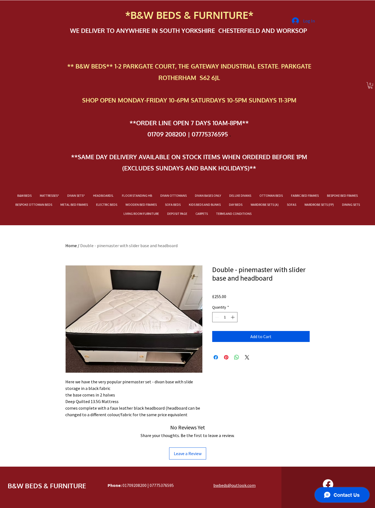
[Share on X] (247, 357)
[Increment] (233, 317)
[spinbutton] (225, 317)
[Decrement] (216, 317)
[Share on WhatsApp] (236, 357)
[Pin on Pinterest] (226, 357)
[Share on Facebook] (215, 357)
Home (71, 245)
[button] (370, 85)
